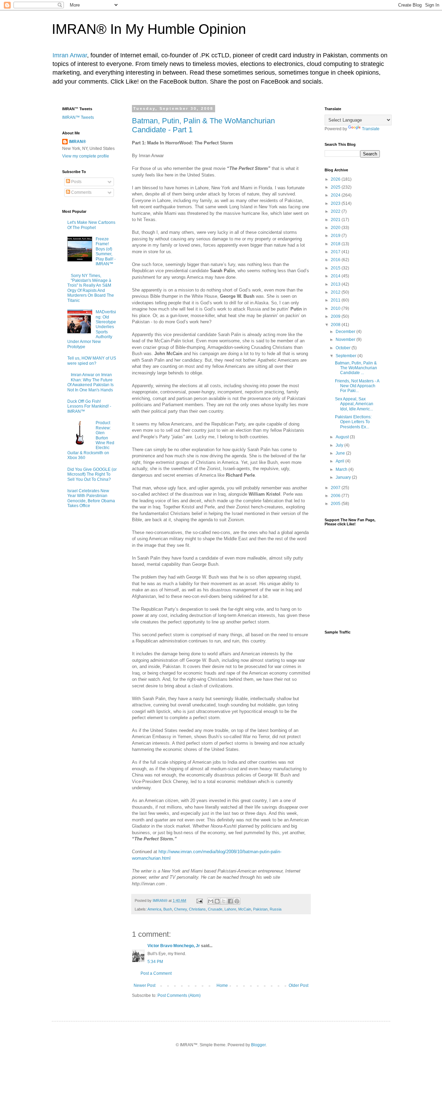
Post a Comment (156, 973)
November (346, 339)
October (344, 347)
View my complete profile (85, 156)
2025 (336, 187)
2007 (336, 487)
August (343, 437)
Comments (81, 192)
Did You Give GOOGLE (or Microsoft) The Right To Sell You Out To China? (92, 474)
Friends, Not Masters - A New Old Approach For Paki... (357, 386)
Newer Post (144, 985)
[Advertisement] (352, 748)
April (340, 461)
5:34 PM (155, 961)
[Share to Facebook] (230, 901)
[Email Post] (199, 900)
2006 (336, 495)
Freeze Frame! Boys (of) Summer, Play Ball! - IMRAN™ (106, 251)
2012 (336, 292)
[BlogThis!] (217, 901)
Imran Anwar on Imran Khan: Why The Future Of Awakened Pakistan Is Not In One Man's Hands (90, 382)
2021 (336, 219)
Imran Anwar (69, 55)
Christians (197, 909)
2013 (336, 284)
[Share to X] (223, 901)
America (154, 909)
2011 (336, 300)
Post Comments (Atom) (179, 995)
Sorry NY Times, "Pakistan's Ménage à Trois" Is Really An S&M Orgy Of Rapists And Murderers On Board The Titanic (90, 288)
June (341, 453)
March (342, 469)
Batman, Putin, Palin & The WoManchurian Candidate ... (356, 368)
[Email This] (210, 901)
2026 (336, 179)
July (340, 445)
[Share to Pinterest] (236, 901)
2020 (336, 227)
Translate (370, 128)
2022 (336, 211)
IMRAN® (77, 141)
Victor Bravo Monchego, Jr (173, 945)
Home (222, 985)
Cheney (180, 909)
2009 (336, 316)
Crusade (215, 909)
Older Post (298, 985)
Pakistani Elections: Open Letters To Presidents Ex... (353, 421)
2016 (336, 259)
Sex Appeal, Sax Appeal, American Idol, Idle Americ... (354, 404)
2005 (336, 503)
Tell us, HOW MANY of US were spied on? (91, 360)
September (346, 355)
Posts (75, 181)
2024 (336, 195)
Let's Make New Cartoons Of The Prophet (91, 225)
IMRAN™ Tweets (78, 117)
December (346, 331)
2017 (336, 251)
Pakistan (260, 909)
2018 (336, 243)
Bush (167, 909)
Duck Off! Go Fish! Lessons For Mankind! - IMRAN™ (89, 406)
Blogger (258, 1044)
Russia (275, 909)
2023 (336, 203)
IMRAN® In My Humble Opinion (149, 29)
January (344, 477)
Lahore (230, 909)
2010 (336, 308)
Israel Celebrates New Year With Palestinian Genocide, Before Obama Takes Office (91, 498)
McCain (244, 909)
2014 (336, 276)
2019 (336, 235)
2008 (336, 324)
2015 (336, 268)
